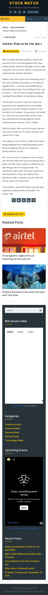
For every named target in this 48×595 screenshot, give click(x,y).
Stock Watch (24, 3)
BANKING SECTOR (15, 214)
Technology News (14, 440)
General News (12, 432)
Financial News (17, 27)
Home (5, 27)
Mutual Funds (12, 436)
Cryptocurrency (13, 424)
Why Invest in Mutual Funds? (20, 568)
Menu (7, 19)
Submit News (33, 12)
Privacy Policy (39, 591)
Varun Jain (10, 37)
